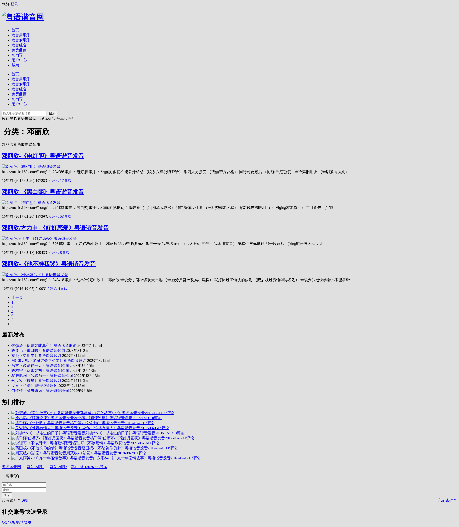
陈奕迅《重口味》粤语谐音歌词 (38, 350)
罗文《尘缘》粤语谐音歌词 (34, 386)
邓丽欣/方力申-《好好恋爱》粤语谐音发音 (55, 228)
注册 (26, 500)
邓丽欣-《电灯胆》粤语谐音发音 (43, 156)
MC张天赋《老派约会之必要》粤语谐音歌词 (48, 361)
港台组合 (19, 45)
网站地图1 (35, 467)
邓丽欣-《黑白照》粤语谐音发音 (43, 192)
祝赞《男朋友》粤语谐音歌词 (36, 355)
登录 (14, 4)
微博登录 (24, 522)
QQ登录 (8, 522)
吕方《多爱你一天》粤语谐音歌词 (40, 366)
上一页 (17, 297)
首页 (15, 30)
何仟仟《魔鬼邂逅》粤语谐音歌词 (40, 391)
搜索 (52, 113)
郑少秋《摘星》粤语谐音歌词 (36, 381)
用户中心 (19, 60)
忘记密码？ (447, 500)
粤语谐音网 (11, 467)
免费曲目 (19, 50)
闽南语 (17, 55)
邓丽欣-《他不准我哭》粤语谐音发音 (49, 264)
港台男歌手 (21, 35)
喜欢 (65, 181)
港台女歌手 (21, 40)
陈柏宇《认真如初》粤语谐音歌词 (40, 371)
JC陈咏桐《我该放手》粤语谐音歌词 (42, 376)
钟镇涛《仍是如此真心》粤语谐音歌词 (43, 345)
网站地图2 (58, 467)
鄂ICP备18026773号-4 (89, 467)
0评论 (54, 181)
